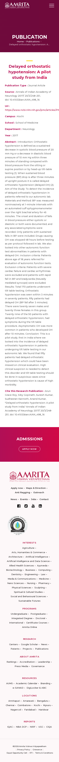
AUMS (9, 683)
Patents (15, 648)
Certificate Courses (36, 622)
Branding (45, 683)
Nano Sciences (15, 583)
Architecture (15, 556)
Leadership (44, 661)
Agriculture (28, 548)
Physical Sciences (21, 587)
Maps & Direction (36, 488)
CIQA (49, 726)
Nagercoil (15, 709)
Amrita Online (29, 627)
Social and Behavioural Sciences (28, 596)
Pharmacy (43, 583)
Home (20, 41)
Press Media (21, 666)
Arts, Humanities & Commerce (28, 552)
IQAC (10, 726)
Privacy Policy (23, 749)
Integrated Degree (21, 618)
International (16, 622)
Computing (44, 570)
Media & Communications (22, 578)
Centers (13, 644)
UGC (41, 726)
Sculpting (39, 587)
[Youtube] (33, 506)
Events (24, 499)
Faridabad (29, 709)
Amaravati (28, 700)
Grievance (37, 749)
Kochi (37, 705)
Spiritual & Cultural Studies (28, 592)
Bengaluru (42, 700)
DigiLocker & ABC (36, 687)
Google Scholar (29, 644)
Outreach (38, 492)
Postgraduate (38, 614)
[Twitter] (26, 506)
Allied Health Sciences (21, 565)
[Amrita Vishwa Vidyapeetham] (17, 5)
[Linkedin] (40, 506)
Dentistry (16, 574)
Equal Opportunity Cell (17, 753)
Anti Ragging (22, 492)
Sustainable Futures (29, 600)
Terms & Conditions (44, 753)
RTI (31, 753)
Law (43, 574)
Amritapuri (14, 700)
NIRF (32, 726)
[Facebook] (18, 506)
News (14, 499)
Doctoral (40, 618)
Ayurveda (42, 565)
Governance (38, 666)
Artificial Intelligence (37, 556)
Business (30, 570)
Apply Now (29, 449)
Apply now (17, 488)
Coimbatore (24, 705)
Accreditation (27, 661)
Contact (44, 499)
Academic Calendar (26, 683)
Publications (33, 41)
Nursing (31, 583)
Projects (27, 648)
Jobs (33, 499)
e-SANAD (18, 687)
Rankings (12, 661)
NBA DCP (21, 726)
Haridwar (44, 709)
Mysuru (47, 705)
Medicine (44, 578)
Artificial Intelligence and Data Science (28, 561)
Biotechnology (14, 570)
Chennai (10, 705)
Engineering (31, 574)
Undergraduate (19, 614)
